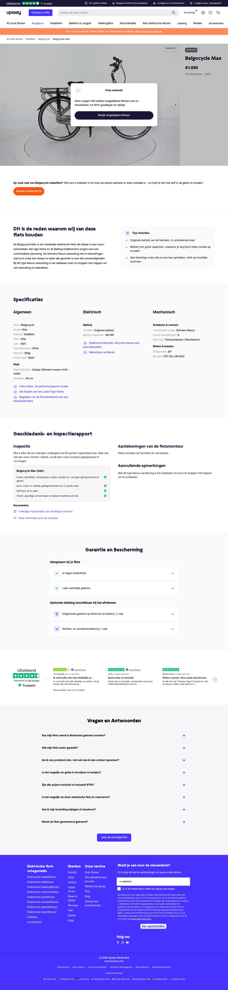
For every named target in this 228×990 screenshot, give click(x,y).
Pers (87, 891)
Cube (71, 877)
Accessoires (34, 922)
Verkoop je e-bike (40, 13)
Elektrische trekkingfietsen (43, 887)
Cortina (72, 882)
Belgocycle (44, 39)
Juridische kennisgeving (121, 967)
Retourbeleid (78, 967)
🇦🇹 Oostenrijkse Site (121, 979)
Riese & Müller (72, 898)
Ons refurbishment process (96, 879)
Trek (70, 910)
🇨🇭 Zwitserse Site (177, 979)
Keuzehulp (189, 13)
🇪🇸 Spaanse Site (160, 979)
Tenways (73, 905)
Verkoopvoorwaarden (161, 967)
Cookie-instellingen (114, 973)
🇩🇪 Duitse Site (82, 979)
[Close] (116, 2)
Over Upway (92, 872)
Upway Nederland (118, 958)
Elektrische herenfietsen (41, 912)
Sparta (72, 915)
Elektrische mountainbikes (43, 892)
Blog (87, 896)
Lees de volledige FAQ (114, 837)
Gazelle (72, 872)
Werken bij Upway (95, 886)
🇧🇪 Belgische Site (66, 979)
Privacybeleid (63, 967)
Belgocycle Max (61, 39)
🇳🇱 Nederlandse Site (100, 979)
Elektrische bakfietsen (40, 882)
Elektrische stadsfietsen (41, 877)
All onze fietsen (15, 39)
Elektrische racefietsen (41, 897)
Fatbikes (32, 917)
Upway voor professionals (93, 903)
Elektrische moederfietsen (43, 902)
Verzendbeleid (142, 967)
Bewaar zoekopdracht (29, 191)
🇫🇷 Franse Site (49, 979)
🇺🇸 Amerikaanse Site (141, 979)
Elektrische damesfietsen (42, 907)
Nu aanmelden (153, 926)
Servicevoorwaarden (97, 967)
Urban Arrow (71, 889)
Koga (71, 920)
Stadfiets (30, 39)
